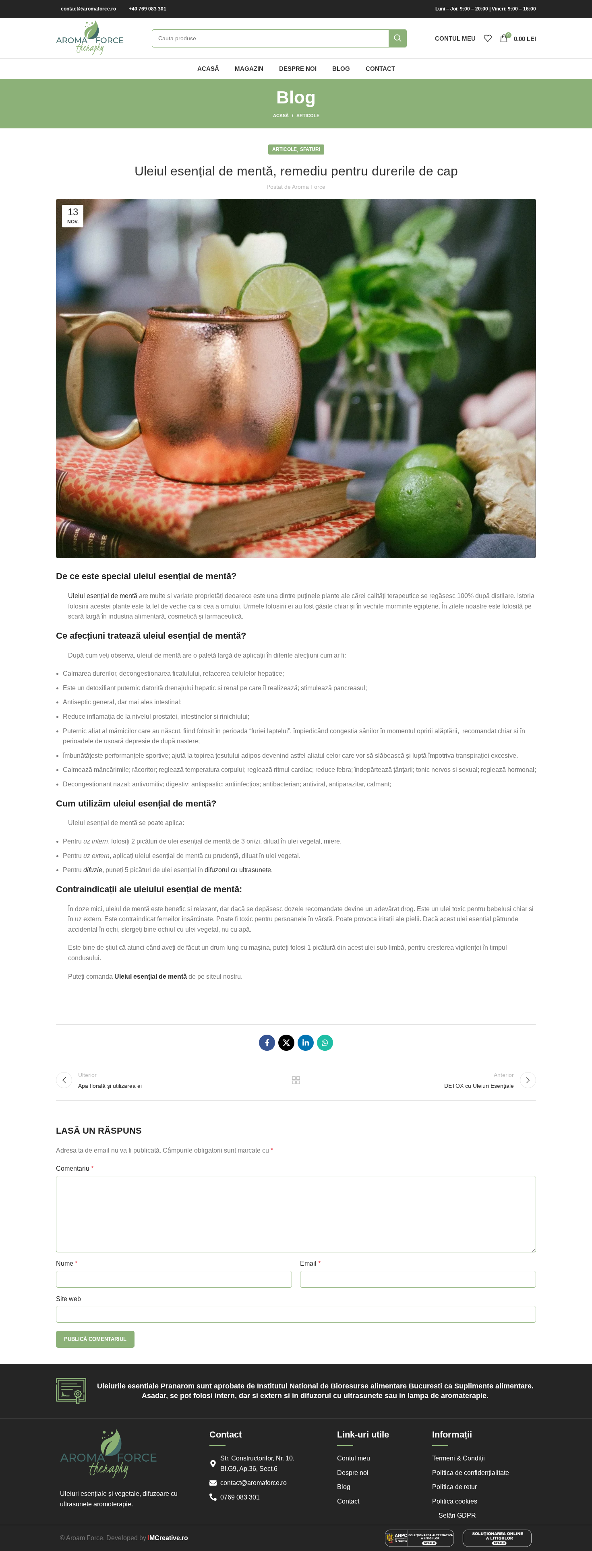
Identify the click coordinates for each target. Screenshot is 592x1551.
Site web (68, 1298)
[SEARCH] (398, 38)
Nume (66, 1263)
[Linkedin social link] (306, 1043)
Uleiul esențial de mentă (102, 595)
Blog (343, 1486)
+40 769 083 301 (147, 9)
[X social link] (286, 1043)
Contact (348, 1501)
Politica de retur (454, 1486)
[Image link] (419, 1537)
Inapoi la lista (296, 1080)
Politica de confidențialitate (470, 1472)
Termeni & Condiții (458, 1458)
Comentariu (74, 1168)
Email (310, 1263)
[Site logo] (90, 37)
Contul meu (353, 1458)
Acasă (281, 115)
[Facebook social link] (267, 1043)
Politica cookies (454, 1501)
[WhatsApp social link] (325, 1043)
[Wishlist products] (488, 38)
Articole (307, 115)
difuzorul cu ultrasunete (238, 869)
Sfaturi (310, 149)
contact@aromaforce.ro (88, 9)
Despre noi (352, 1472)
